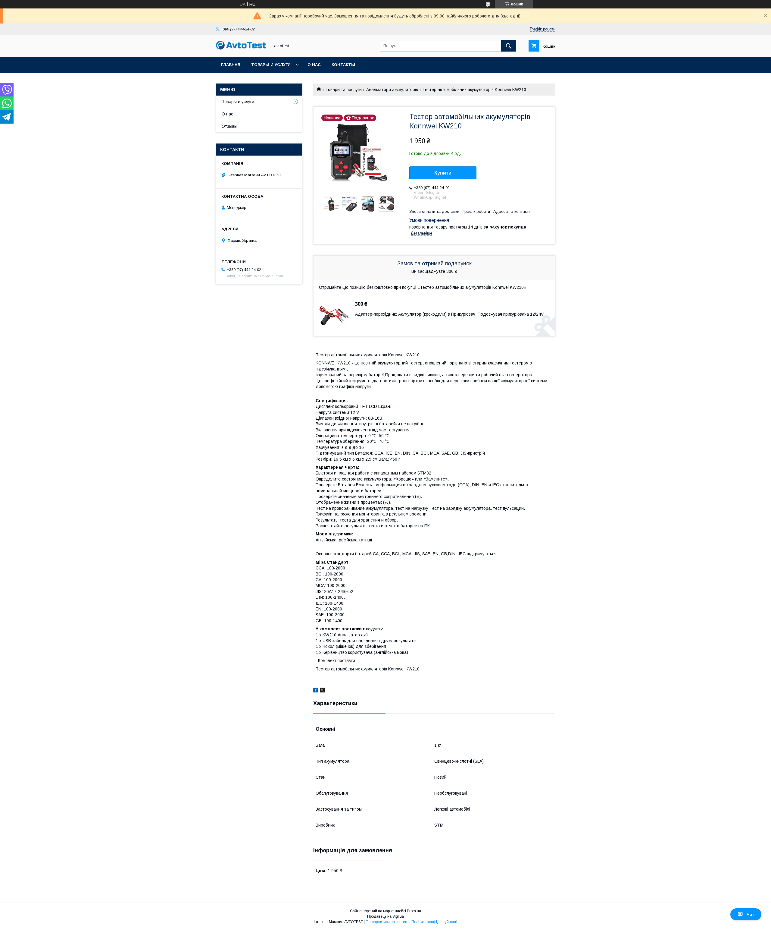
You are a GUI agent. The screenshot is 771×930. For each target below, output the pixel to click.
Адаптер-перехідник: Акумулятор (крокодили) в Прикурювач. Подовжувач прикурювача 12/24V (449, 314)
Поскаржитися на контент (387, 922)
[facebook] (315, 691)
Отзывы (229, 126)
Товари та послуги (343, 89)
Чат (750, 914)
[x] (322, 691)
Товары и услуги (271, 64)
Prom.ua (414, 911)
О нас (314, 64)
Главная (230, 64)
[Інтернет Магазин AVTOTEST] (241, 48)
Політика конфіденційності (434, 922)
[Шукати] (508, 46)
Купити (442, 172)
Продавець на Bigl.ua (385, 916)
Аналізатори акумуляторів (392, 89)
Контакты (343, 64)
